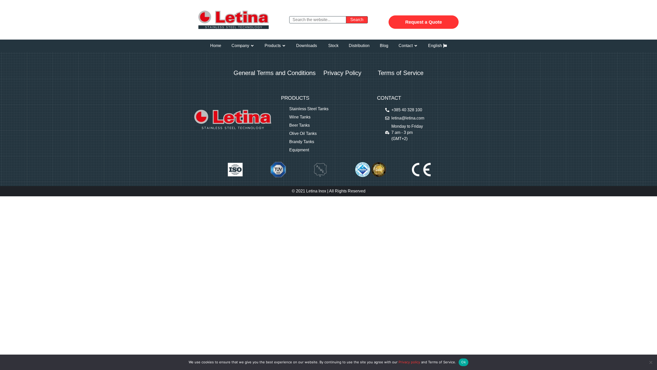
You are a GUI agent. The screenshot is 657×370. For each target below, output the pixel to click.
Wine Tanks (300, 117)
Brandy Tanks (301, 142)
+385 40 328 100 (406, 110)
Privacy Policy (342, 72)
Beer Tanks (299, 125)
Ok (463, 362)
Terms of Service (400, 72)
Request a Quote (423, 22)
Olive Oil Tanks (303, 133)
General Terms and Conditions (275, 72)
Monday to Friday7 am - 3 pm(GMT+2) (407, 132)
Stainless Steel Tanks (308, 109)
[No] (650, 362)
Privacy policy (409, 362)
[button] (242, 46)
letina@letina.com (407, 118)
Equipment (299, 150)
